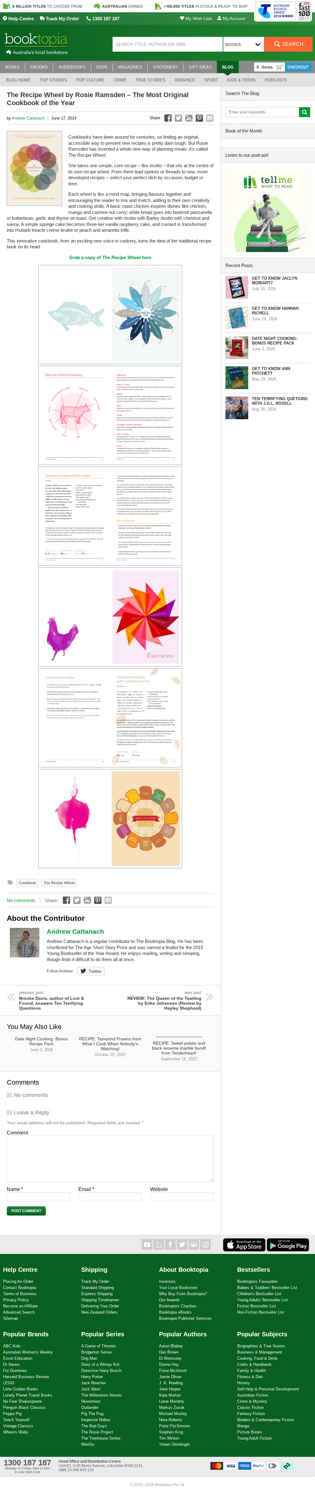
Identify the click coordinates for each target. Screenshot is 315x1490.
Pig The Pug (92, 1413)
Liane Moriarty (171, 1401)
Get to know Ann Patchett (271, 371)
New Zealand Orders (99, 1312)
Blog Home (18, 80)
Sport (211, 80)
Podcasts (276, 80)
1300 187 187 (105, 18)
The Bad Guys (94, 1426)
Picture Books (249, 1432)
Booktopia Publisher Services (185, 1318)
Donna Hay (169, 1364)
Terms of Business (20, 1293)
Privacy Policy (16, 1300)
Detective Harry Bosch (101, 1370)
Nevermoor (91, 1401)
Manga (243, 1426)
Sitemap (10, 1318)
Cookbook (27, 883)
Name (15, 1189)
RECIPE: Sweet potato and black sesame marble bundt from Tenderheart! (179, 1051)
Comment (17, 1132)
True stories (150, 80)
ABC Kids (12, 1346)
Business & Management (259, 1352)
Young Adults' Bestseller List (262, 1300)
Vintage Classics (18, 1426)
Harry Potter (92, 1376)
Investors (167, 1281)
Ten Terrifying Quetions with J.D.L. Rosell (280, 401)
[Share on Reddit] (189, 118)
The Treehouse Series (101, 1438)
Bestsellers (253, 1269)
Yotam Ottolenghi (174, 1444)
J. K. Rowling (171, 1383)
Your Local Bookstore (178, 1287)
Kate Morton (170, 1395)
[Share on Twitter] (178, 118)
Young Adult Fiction (254, 1438)
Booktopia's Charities (178, 1306)
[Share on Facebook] (168, 118)
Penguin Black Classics (24, 1407)
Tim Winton (169, 1438)
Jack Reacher (93, 1383)
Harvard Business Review (26, 1376)
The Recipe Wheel (59, 883)
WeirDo (87, 1444)
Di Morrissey (170, 1358)
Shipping (94, 1269)
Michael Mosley (173, 1413)
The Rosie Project (97, 1432)
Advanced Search (19, 1312)
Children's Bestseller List (259, 1293)
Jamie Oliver (170, 1376)
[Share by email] (209, 118)
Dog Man (89, 1358)
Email (86, 1189)
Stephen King (171, 1432)
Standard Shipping (97, 1287)
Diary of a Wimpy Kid (100, 1364)
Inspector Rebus (95, 1419)
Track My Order (62, 18)
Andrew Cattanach (28, 118)
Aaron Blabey (171, 1346)
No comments (21, 900)
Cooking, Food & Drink (257, 1358)
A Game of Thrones (98, 1346)
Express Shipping (97, 1293)
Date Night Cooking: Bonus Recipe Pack (41, 1044)
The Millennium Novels (101, 1395)
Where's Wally (15, 1432)
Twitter (95, 971)
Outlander (89, 1407)
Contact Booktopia (19, 1287)
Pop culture (90, 80)
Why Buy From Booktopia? (183, 1293)
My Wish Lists (198, 18)
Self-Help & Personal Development (268, 1389)
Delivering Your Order (100, 1306)
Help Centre (20, 18)
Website (159, 1189)
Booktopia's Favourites (257, 1281)
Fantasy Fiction (251, 1413)
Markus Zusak (172, 1407)
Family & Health (251, 1370)
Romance (185, 80)
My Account (233, 18)
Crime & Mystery (252, 1401)
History (243, 1383)
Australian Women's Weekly (28, 1352)
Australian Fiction (252, 1395)
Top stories (53, 80)
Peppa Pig (12, 1413)
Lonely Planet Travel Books (27, 1395)
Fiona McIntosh (173, 1370)
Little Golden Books (20, 1389)
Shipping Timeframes (100, 1300)
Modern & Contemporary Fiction (265, 1419)
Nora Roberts (170, 1419)
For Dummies (15, 1370)
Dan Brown (168, 1352)
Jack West (90, 1389)
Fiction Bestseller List (256, 1306)
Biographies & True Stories (261, 1346)
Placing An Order (18, 1281)
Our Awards (169, 1300)
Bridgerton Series (96, 1352)
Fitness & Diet (250, 1376)
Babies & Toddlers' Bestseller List (267, 1287)
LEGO (8, 1383)
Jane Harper (170, 1389)
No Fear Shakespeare (22, 1401)
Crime (120, 80)
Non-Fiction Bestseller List (260, 1312)
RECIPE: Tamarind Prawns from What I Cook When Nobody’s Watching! (110, 1046)
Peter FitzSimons (174, 1426)
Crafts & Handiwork (254, 1364)
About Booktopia (183, 1269)
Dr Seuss (11, 1364)
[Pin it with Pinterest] (199, 118)
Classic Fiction (250, 1407)
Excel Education (17, 1358)
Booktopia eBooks (175, 1312)
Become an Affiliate (20, 1306)
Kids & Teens (241, 80)
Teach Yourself (16, 1419)
